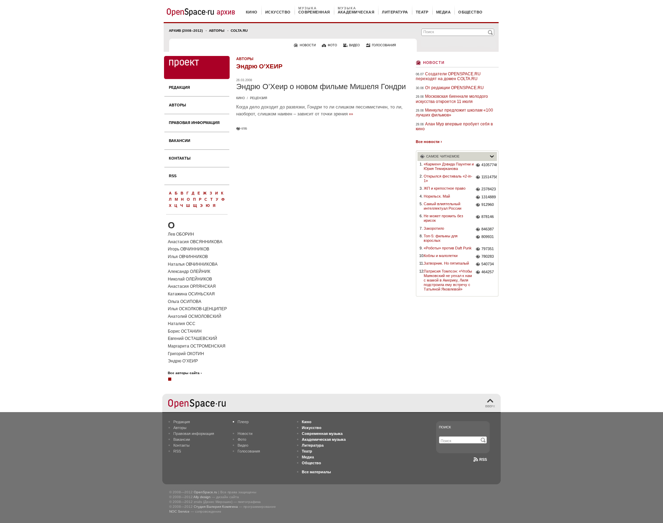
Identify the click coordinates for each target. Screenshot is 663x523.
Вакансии (179, 141)
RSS (172, 176)
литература (395, 12)
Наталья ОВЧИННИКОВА (193, 264)
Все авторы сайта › (185, 373)
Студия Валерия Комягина (216, 506)
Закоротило (434, 228)
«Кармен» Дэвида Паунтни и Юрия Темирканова (449, 166)
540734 (487, 264)
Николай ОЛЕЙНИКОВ (190, 279)
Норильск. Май (437, 196)
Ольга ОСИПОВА (184, 301)
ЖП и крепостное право (444, 188)
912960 (487, 204)
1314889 (488, 197)
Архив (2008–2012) (186, 30)
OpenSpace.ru (205, 492)
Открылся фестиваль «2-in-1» (448, 178)
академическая (356, 12)
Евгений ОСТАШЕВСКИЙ (192, 338)
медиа (443, 12)
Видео (243, 445)
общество (470, 12)
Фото (242, 439)
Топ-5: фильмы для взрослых (441, 238)
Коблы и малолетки (441, 256)
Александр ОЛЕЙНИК (189, 271)
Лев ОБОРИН (181, 234)
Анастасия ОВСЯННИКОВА (195, 241)
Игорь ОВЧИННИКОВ (188, 249)
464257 (487, 272)
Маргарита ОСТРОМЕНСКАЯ (196, 346)
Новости (433, 62)
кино (252, 12)
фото (332, 45)
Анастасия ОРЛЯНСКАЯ (192, 286)
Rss (483, 459)
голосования (384, 45)
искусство (278, 12)
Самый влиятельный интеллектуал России (442, 206)
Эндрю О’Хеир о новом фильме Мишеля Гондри (321, 86)
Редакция (179, 87)
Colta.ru (239, 30)
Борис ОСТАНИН (185, 331)
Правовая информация (194, 123)
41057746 (489, 165)
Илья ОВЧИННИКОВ (188, 256)
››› (351, 113)
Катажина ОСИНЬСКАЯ (191, 294)
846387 (487, 229)
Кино (240, 98)
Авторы (216, 30)
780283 (487, 256)
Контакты (180, 158)
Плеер (243, 422)
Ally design (202, 497)
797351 (487, 249)
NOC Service (179, 511)
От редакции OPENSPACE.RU (454, 87)
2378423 (488, 189)
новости (308, 45)
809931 (487, 237)
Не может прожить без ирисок (443, 218)
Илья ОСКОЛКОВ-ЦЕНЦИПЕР (197, 308)
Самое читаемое (443, 156)
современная (314, 12)
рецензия (258, 98)
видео (354, 45)
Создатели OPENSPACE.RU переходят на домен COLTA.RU (448, 76)
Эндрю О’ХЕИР (183, 361)
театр (422, 12)
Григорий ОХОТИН (186, 353)
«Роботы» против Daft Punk (448, 248)
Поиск (445, 427)
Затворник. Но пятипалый (446, 263)
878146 (487, 217)
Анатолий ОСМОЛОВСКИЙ (194, 316)
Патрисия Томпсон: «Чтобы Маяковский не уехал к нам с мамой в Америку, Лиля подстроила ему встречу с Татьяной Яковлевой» (448, 280)
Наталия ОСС (181, 323)
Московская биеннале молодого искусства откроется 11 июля (452, 99)
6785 (244, 128)
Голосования (249, 451)
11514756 (489, 177)
